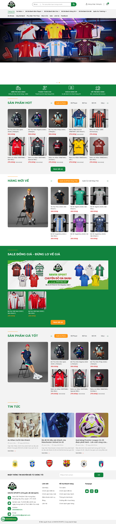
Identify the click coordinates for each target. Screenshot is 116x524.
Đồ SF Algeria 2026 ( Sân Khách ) (79, 208)
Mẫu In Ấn (44, 16)
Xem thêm (11, 451)
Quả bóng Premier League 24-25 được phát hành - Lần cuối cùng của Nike (91, 441)
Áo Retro (19, 11)
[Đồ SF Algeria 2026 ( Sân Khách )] (79, 196)
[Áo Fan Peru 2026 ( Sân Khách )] (60, 196)
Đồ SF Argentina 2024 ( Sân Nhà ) (58, 235)
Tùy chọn (17, 126)
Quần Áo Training (99, 11)
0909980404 (17, 510)
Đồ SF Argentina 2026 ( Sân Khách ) (98, 235)
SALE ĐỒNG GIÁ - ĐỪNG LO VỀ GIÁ (34, 254)
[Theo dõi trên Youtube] (87, 491)
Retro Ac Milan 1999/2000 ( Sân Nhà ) (99, 158)
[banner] (28, 207)
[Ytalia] (101, 463)
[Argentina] (15, 463)
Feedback (64, 16)
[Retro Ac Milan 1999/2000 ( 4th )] (78, 146)
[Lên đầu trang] (112, 520)
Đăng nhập (91, 4)
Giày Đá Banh (20, 16)
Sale (51, 16)
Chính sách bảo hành (66, 494)
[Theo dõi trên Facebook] (96, 491)
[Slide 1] (58, 40)
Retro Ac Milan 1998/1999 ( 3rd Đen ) (57, 158)
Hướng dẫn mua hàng (66, 500)
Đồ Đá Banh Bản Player (33, 11)
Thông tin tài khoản (66, 497)
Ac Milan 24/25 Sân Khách (19, 440)
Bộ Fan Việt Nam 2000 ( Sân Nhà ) (36, 312)
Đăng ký (99, 4)
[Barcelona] (66, 463)
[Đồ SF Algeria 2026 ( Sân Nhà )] (99, 196)
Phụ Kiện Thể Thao (33, 16)
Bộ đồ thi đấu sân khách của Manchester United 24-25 (54, 441)
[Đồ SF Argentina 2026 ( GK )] (79, 223)
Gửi (99, 475)
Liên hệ (56, 16)
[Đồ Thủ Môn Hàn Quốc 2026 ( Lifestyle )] (17, 118)
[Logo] (12, 486)
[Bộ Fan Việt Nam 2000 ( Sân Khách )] (17, 300)
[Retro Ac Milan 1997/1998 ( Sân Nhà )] (17, 146)
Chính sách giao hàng (66, 503)
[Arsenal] (49, 463)
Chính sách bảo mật (49, 494)
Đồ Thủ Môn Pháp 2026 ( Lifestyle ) (57, 130)
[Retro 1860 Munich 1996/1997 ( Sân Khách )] (78, 118)
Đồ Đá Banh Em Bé (85, 11)
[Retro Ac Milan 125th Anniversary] (99, 118)
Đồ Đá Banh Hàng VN (68, 11)
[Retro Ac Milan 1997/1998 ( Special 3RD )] (37, 146)
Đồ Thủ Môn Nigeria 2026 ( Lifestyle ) (37, 130)
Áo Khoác (11, 16)
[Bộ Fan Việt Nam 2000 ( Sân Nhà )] (37, 300)
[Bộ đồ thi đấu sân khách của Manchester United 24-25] (58, 425)
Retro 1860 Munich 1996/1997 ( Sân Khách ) (77, 130)
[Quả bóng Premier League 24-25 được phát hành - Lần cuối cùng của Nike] (92, 425)
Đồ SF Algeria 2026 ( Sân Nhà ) (98, 208)
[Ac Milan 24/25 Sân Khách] (24, 425)
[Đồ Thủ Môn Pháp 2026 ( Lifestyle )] (58, 118)
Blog (43, 500)
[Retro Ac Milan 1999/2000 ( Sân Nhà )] (99, 146)
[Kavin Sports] (11, 4)
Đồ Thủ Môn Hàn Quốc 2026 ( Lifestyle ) (15, 130)
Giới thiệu (45, 488)
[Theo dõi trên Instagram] (92, 491)
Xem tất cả (58, 169)
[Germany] (84, 463)
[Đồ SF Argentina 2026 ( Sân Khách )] (99, 223)
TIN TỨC (14, 406)
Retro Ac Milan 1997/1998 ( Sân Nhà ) (16, 158)
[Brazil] (32, 463)
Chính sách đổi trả (48, 491)
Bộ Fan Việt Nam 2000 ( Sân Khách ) (15, 312)
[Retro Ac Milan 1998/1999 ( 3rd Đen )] (58, 146)
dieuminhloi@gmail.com (21, 515)
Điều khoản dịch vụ (48, 497)
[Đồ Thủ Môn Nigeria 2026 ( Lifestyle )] (37, 118)
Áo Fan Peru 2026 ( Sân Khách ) (58, 208)
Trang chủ (11, 11)
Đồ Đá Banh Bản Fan (51, 11)
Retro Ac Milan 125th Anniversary (96, 130)
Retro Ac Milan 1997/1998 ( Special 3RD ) (37, 158)
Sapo (75, 522)
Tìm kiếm (62, 488)
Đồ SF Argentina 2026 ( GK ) (79, 235)
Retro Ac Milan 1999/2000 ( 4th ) (78, 158)
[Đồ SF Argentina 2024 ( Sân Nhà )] (60, 223)
